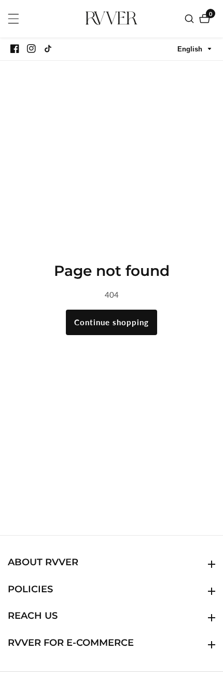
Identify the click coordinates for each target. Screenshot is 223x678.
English (190, 49)
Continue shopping (111, 322)
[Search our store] (191, 18)
